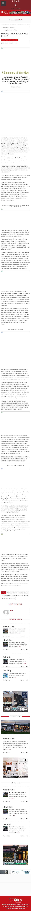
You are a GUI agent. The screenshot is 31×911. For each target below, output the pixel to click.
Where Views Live (8, 626)
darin (11, 610)
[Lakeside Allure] (5, 644)
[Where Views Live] (5, 631)
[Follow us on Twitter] (17, 1)
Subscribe (13, 9)
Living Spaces (15, 39)
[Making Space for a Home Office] (15, 55)
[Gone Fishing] (5, 675)
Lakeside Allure (7, 640)
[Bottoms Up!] (5, 661)
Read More (25, 732)
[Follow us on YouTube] (19, 1)
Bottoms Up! (19, 20)
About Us (18, 9)
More (20, 633)
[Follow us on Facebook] (12, 1)
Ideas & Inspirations (10, 27)
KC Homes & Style (6, 904)
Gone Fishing (7, 670)
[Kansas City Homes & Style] (15, 12)
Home (3, 27)
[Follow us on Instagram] (14, 1)
